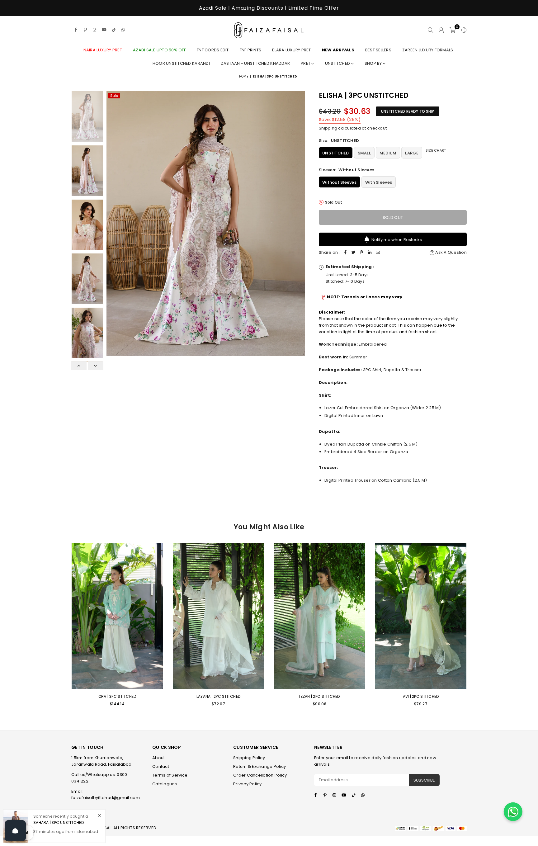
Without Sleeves (339, 182)
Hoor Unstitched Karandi (181, 63)
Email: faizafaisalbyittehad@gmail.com (105, 794)
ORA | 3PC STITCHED (117, 696)
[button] (452, 30)
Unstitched (338, 63)
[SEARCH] (430, 30)
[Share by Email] (378, 252)
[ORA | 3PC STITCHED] (117, 616)
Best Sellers (378, 50)
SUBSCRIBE (424, 780)
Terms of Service (169, 775)
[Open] (15, 830)
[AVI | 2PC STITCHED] (420, 616)
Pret (306, 63)
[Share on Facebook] (346, 252)
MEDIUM (388, 153)
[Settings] (463, 30)
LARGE (411, 153)
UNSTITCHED (335, 153)
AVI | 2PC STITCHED (421, 696)
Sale (114, 95)
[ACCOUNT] (441, 30)
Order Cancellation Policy (260, 775)
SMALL (364, 153)
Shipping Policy (249, 758)
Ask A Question (450, 252)
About (158, 758)
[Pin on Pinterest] (362, 252)
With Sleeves (378, 182)
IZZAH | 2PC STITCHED (319, 696)
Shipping (328, 128)
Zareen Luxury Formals (427, 50)
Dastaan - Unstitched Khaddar (255, 63)
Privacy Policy (247, 784)
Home (243, 76)
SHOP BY (374, 63)
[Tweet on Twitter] (354, 252)
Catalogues (164, 784)
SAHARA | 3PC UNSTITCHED (58, 822)
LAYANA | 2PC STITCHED (218, 696)
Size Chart (436, 150)
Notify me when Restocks (396, 240)
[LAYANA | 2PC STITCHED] (218, 616)
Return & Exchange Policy (259, 766)
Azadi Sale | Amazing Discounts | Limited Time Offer (269, 8)
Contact (160, 766)
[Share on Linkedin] (370, 252)
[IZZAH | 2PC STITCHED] (319, 616)
